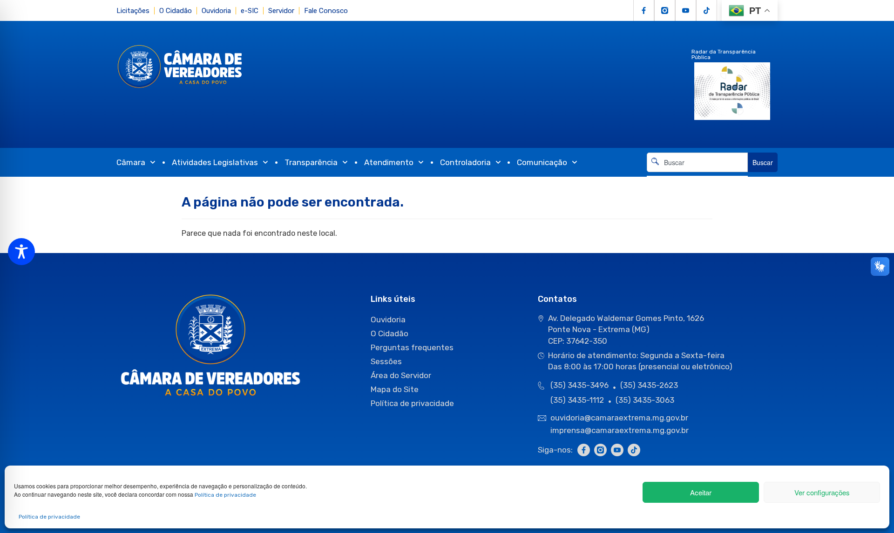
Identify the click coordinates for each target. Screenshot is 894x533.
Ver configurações (822, 492)
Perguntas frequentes (412, 347)
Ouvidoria (216, 11)
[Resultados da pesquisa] (697, 177)
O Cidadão (175, 11)
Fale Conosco (326, 11)
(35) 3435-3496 (579, 385)
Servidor (281, 11)
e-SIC (249, 11)
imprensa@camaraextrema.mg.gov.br (619, 430)
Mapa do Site (395, 389)
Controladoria (465, 162)
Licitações (132, 11)
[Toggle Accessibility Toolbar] (21, 251)
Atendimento (388, 162)
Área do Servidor (401, 375)
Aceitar (700, 492)
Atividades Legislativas (215, 162)
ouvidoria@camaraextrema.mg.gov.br (620, 417)
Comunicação (542, 162)
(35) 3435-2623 (649, 385)
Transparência (311, 162)
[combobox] (697, 162)
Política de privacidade (225, 495)
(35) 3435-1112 (577, 400)
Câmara (130, 162)
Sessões (386, 361)
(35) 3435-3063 (645, 400)
